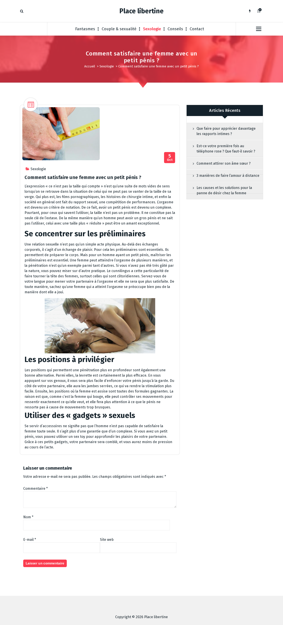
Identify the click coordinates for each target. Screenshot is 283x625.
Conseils (175, 29)
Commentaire (35, 488)
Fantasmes (85, 29)
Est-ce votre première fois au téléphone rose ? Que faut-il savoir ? (226, 148)
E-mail (29, 539)
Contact (197, 29)
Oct (170, 158)
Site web (107, 539)
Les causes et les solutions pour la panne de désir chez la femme (224, 190)
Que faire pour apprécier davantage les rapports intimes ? (226, 131)
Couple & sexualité (119, 29)
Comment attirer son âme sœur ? (223, 163)
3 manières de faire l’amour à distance (228, 175)
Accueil (89, 66)
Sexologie (152, 29)
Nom (28, 517)
